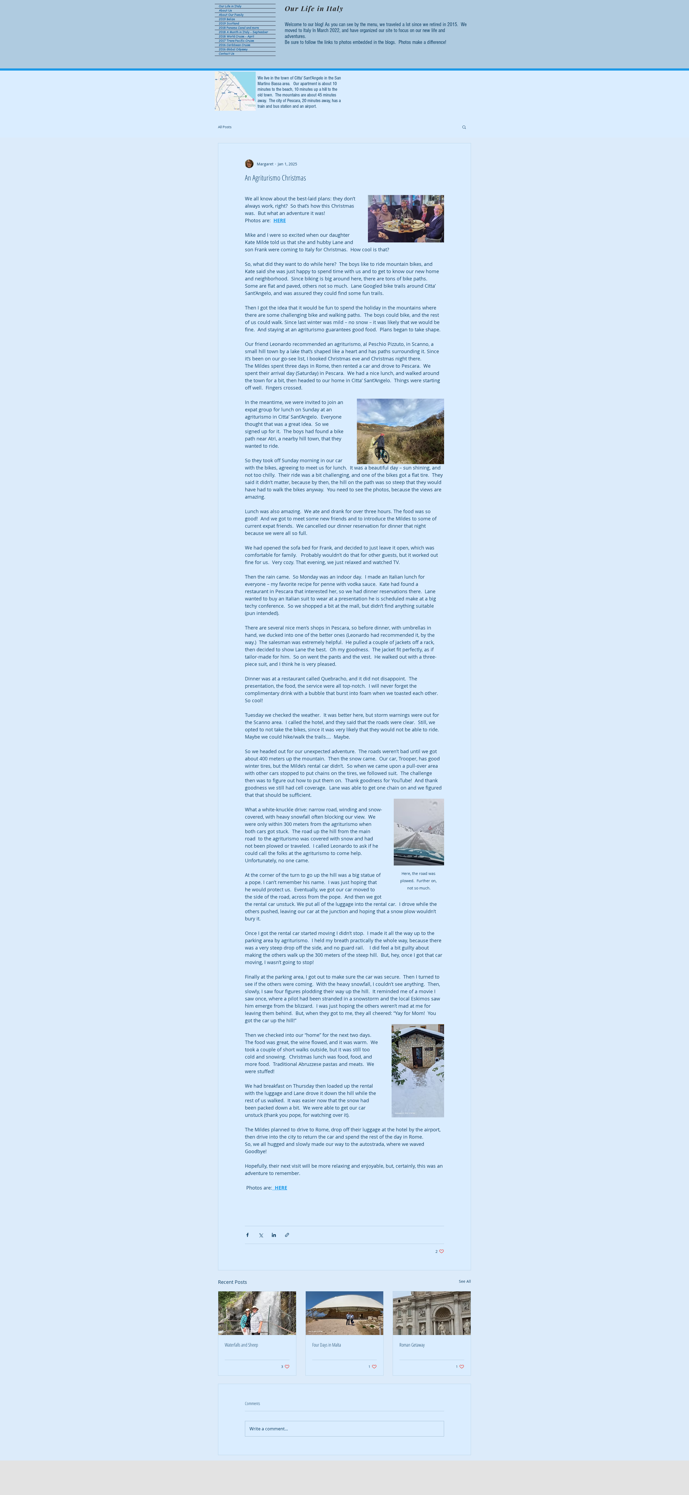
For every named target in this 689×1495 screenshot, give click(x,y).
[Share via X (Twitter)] (260, 1234)
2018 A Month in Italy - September (243, 32)
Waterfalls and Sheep (241, 1344)
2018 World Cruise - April (236, 36)
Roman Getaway (412, 1344)
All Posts (224, 126)
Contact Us (226, 53)
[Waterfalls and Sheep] (257, 1313)
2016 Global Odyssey (233, 49)
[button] (464, 127)
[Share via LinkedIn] (273, 1234)
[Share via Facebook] (247, 1234)
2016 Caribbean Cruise (234, 45)
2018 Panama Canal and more (239, 28)
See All (465, 1281)
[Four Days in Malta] (345, 1313)
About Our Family (231, 15)
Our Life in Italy (230, 6)
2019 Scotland (229, 23)
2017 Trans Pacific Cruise (236, 41)
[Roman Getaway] (432, 1313)
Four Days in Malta (326, 1344)
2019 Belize (227, 19)
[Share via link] (287, 1234)
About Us (225, 10)
